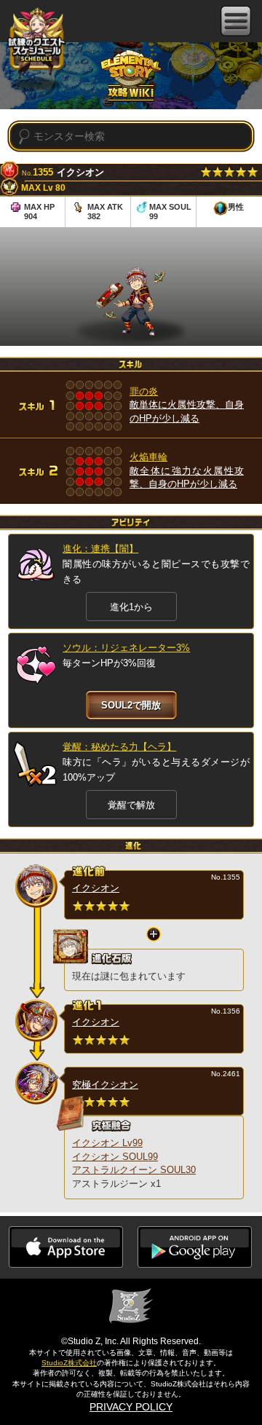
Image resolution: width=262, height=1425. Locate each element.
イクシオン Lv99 (107, 1142)
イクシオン (95, 888)
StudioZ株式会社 (69, 1363)
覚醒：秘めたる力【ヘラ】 (119, 746)
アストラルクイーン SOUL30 (134, 1169)
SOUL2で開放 (131, 705)
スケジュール (36, 42)
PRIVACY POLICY (131, 1407)
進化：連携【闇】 (100, 548)
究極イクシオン (105, 1084)
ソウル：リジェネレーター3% (126, 647)
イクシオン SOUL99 (115, 1156)
